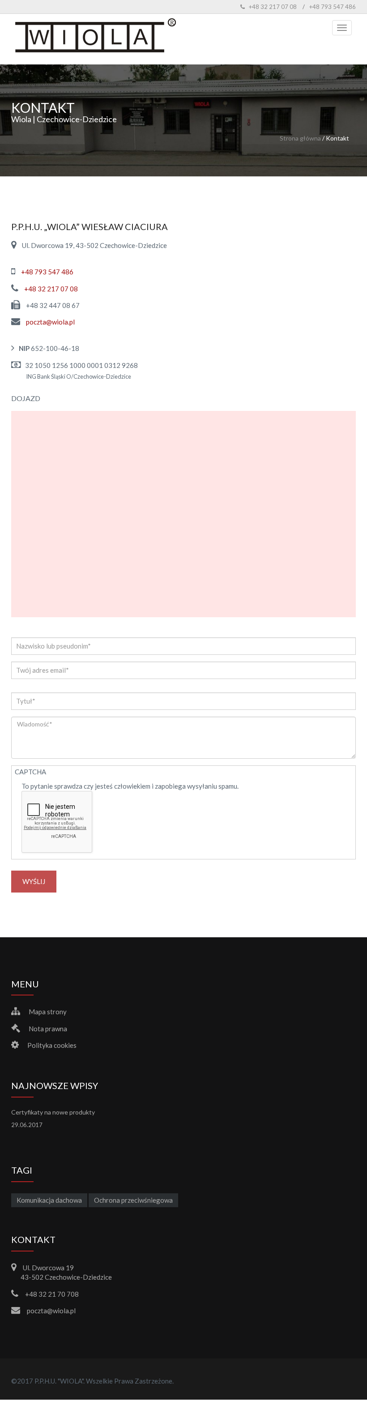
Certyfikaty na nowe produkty (53, 1112)
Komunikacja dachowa (49, 1200)
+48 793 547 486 (47, 272)
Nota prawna (48, 1029)
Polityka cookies (52, 1045)
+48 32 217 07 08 (51, 289)
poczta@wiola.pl (50, 322)
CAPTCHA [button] (30, 772)
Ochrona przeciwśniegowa (133, 1200)
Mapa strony (48, 1012)
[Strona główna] (95, 37)
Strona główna (300, 138)
